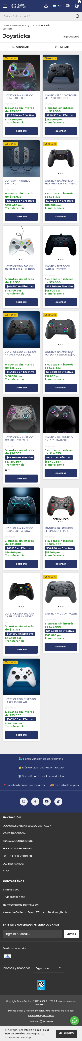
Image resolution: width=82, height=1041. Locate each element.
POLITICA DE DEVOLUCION (17, 856)
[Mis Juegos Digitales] (67, 6)
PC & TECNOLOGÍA (41, 25)
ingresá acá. (67, 1010)
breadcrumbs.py (20, 25)
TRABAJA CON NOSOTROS (18, 841)
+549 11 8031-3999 (14, 897)
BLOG (6, 871)
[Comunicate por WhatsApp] (74, 1020)
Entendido (66, 1032)
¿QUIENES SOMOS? (13, 863)
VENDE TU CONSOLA (14, 833)
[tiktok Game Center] (58, 802)
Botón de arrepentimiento (41, 1015)
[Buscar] (77, 16)
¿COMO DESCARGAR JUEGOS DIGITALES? (27, 825)
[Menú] (6, 6)
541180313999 (11, 889)
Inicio (6, 25)
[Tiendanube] (41, 1022)
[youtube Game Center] (47, 802)
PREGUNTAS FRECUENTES (17, 848)
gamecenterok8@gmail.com (21, 904)
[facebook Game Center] (35, 802)
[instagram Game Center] (24, 802)
